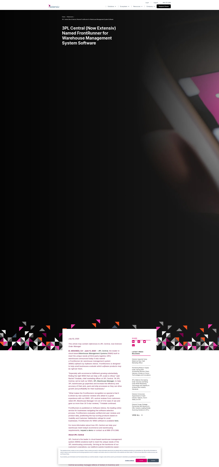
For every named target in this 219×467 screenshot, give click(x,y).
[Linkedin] (133, 341)
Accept (141, 460)
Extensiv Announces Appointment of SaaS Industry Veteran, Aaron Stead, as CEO (139, 396)
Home (63, 17)
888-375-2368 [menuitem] (167, 2)
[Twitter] (144, 341)
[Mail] (133, 344)
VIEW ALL (136, 415)
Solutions (111, 6)
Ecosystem (124, 6)
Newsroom (70, 17)
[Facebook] (139, 341)
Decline (153, 460)
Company (149, 6)
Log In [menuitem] (147, 2)
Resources (137, 6)
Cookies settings (129, 460)
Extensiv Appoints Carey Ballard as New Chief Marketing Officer (139, 361)
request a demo (86, 430)
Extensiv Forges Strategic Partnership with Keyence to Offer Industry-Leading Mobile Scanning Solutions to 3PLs (141, 407)
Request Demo (164, 6)
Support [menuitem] (156, 2)
